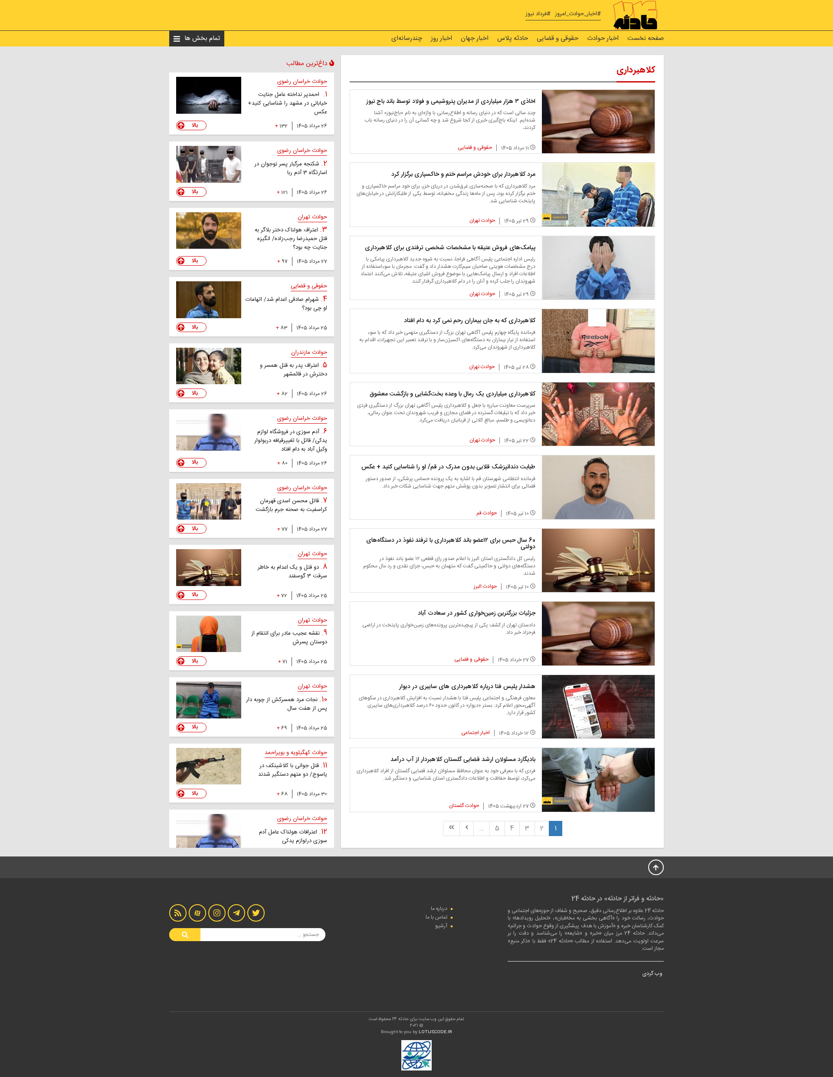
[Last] (451, 828)
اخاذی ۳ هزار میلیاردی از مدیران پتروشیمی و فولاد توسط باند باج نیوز (450, 101)
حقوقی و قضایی (557, 38)
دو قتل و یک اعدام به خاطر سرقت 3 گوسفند (292, 572)
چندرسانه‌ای (406, 38)
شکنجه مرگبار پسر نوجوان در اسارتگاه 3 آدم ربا (290, 168)
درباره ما (439, 908)
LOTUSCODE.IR (435, 1032)
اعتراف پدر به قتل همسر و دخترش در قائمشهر (293, 370)
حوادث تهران (482, 220)
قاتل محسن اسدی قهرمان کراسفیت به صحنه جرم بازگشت (291, 505)
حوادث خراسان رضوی (302, 81)
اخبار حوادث (603, 38)
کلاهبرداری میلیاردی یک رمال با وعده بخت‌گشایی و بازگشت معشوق (452, 394)
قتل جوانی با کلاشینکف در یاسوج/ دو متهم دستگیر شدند (292, 770)
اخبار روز (441, 38)
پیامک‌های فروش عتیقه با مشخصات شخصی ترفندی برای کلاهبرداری (450, 248)
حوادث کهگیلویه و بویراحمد (296, 753)
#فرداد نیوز (538, 14)
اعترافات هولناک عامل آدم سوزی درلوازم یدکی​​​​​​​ (293, 836)
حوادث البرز (485, 586)
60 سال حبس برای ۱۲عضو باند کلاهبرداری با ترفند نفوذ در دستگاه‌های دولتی (450, 543)
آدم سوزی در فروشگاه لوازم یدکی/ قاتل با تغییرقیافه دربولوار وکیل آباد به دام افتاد (290, 440)
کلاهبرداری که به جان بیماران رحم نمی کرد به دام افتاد (469, 321)
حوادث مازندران (309, 352)
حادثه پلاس (512, 38)
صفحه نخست (645, 38)
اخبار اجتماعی (475, 732)
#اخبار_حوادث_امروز (578, 14)
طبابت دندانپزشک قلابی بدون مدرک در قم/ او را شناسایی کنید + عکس (448, 467)
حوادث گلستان (464, 805)
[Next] (466, 828)
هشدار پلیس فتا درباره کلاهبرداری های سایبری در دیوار (467, 687)
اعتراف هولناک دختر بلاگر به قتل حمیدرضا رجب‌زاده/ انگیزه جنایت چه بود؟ (291, 238)
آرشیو (441, 926)
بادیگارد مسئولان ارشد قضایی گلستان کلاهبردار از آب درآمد (462, 759)
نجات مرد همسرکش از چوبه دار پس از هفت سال (286, 704)
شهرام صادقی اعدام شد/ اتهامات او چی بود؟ (286, 304)
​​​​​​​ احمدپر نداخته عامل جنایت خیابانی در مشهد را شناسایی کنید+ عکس (287, 103)
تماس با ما (436, 917)
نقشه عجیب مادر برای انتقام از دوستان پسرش (289, 638)
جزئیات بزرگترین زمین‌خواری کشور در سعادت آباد (476, 613)
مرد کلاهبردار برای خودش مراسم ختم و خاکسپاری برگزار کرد (463, 174)
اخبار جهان (475, 38)
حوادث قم (486, 513)
